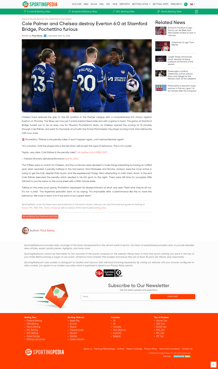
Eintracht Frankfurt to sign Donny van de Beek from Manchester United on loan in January (182, 31)
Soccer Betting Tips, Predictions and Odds (50, 19)
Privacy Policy (150, 349)
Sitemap (167, 356)
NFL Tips (160, 333)
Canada (117, 327)
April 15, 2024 (71, 159)
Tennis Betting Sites (171, 12)
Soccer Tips (161, 321)
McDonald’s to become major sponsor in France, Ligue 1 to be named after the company (182, 88)
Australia (117, 333)
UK (114, 324)
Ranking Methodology (104, 349)
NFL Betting (32, 330)
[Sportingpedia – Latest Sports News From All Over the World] (39, 4)
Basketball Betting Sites (84, 12)
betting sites (100, 208)
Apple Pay (74, 321)
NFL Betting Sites (125, 12)
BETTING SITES (140, 4)
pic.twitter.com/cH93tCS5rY (92, 152)
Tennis (47, 208)
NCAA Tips (161, 327)
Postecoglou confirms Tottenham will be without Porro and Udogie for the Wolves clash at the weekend (182, 75)
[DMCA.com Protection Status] (182, 356)
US (114, 321)
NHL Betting (32, 333)
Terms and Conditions (169, 349)
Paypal (73, 327)
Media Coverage (134, 349)
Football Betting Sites (38, 12)
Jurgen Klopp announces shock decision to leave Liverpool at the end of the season (180, 60)
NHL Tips (160, 330)
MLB (115, 4)
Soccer (25, 208)
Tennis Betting (33, 327)
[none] (192, 4)
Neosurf (73, 333)
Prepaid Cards (76, 330)
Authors (120, 349)
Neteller (73, 336)
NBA (86, 4)
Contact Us (187, 349)
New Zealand (119, 330)
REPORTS (125, 4)
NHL (102, 4)
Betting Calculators (36, 339)
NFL (108, 4)
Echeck (73, 324)
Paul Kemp (47, 230)
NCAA (94, 4)
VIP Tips (160, 336)
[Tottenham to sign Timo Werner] (162, 46)
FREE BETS (176, 4)
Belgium (117, 336)
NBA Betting (32, 324)
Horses (54, 208)
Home (24, 19)
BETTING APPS (160, 4)
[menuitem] (192, 4)
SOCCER (76, 4)
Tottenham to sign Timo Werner (182, 43)
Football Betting (34, 321)
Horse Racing (33, 336)
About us (88, 349)
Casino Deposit (77, 339)
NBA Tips (160, 324)
